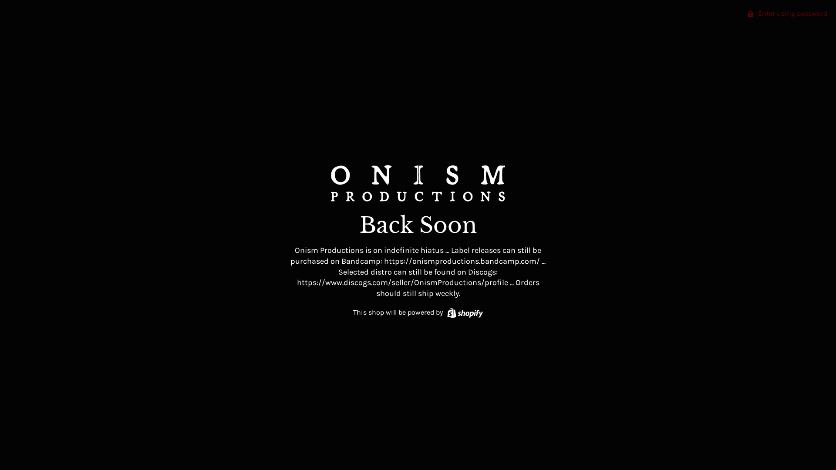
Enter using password (791, 13)
